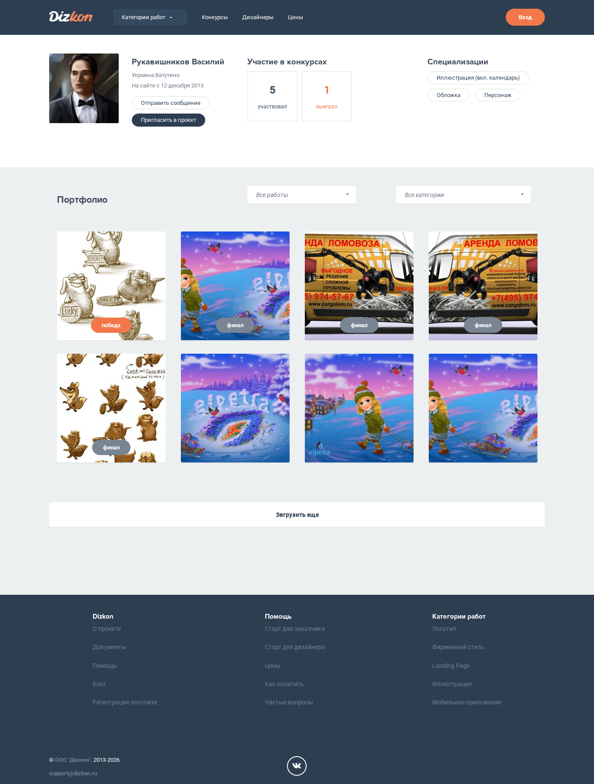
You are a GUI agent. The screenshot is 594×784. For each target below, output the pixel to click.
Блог (99, 683)
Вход (525, 17)
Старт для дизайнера (295, 646)
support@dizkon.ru (73, 773)
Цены (295, 17)
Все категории (424, 194)
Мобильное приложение (466, 702)
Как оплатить (284, 683)
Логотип (444, 628)
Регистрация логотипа (125, 702)
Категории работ (143, 17)
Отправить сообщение (170, 103)
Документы (109, 646)
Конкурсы (215, 17)
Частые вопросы (289, 702)
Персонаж (497, 95)
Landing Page (451, 665)
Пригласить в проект (168, 120)
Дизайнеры (258, 17)
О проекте (107, 628)
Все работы (272, 194)
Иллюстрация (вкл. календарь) (478, 77)
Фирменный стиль (458, 646)
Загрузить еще (297, 514)
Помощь (105, 665)
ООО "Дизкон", (73, 760)
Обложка (449, 95)
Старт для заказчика (295, 628)
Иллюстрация (452, 683)
